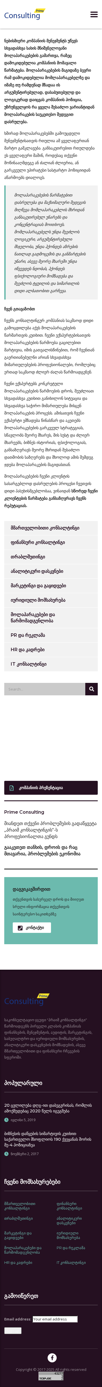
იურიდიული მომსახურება (38, 600)
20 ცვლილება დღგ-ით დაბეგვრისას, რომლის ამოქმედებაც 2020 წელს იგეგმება (48, 1108)
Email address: (17, 1319)
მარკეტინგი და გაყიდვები (38, 585)
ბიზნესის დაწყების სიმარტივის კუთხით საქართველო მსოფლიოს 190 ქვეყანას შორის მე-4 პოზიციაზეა (47, 1139)
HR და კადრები (27, 649)
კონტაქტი (35, 927)
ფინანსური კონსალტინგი (38, 542)
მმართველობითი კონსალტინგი (45, 528)
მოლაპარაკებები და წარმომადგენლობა (33, 617)
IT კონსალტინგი (28, 664)
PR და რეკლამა (28, 635)
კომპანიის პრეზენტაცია (41, 787)
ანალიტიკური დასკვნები (37, 571)
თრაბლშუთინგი (28, 556)
